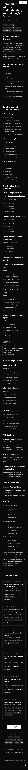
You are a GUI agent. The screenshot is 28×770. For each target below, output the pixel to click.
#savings (20, 739)
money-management (8, 27)
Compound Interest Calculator (16, 196)
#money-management (11, 739)
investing (11, 25)
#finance (10, 737)
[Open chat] (26, 765)
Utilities (18, 755)
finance (5, 25)
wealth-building (7, 30)
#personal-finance (19, 742)
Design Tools (11, 755)
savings (18, 27)
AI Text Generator (8, 752)
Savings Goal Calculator (11, 495)
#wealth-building (8, 742)
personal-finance (17, 30)
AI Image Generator (19, 752)
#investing (17, 737)
